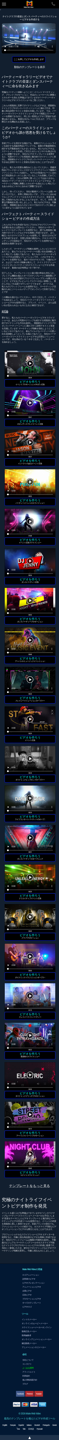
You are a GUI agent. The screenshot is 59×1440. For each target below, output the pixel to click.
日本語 (31, 1429)
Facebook (20, 1394)
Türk (24, 1429)
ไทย (18, 1429)
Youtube (39, 1394)
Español (21, 1425)
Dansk (54, 1425)
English (4, 1425)
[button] (30, 365)
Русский (39, 1429)
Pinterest (30, 1394)
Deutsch (37, 1425)
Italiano (29, 1425)
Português (46, 1425)
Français (13, 1425)
